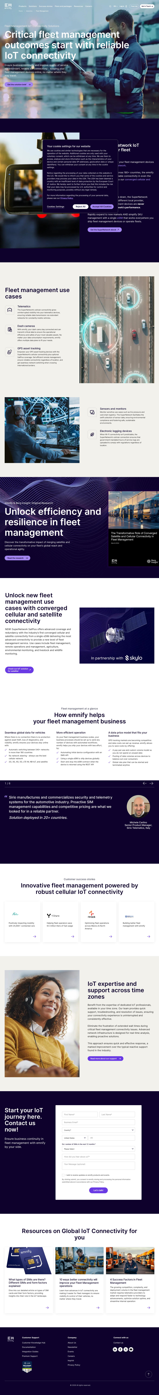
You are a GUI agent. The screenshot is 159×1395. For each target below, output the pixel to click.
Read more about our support (103, 1058)
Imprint (71, 1360)
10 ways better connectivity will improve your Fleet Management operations (79, 1282)
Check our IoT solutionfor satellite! (18, 670)
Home (21, 11)
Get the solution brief (16, 84)
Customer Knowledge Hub (33, 1343)
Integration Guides (30, 1351)
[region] (80, 176)
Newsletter (72, 1347)
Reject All (80, 206)
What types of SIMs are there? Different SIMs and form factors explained (28, 1282)
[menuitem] (41, 1342)
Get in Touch (146, 6)
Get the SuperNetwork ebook (103, 230)
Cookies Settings (55, 206)
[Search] (110, 6)
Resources (78, 6)
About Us (72, 1343)
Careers (88, 6)
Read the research (15, 558)
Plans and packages (63, 6)
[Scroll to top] (148, 1374)
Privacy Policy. (66, 198)
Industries (29, 11)
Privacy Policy (98, 1182)
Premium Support (30, 1356)
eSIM (120, 218)
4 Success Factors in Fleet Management (126, 1281)
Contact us (118, 1343)
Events (71, 1351)
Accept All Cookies (102, 206)
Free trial (134, 6)
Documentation (29, 1347)
